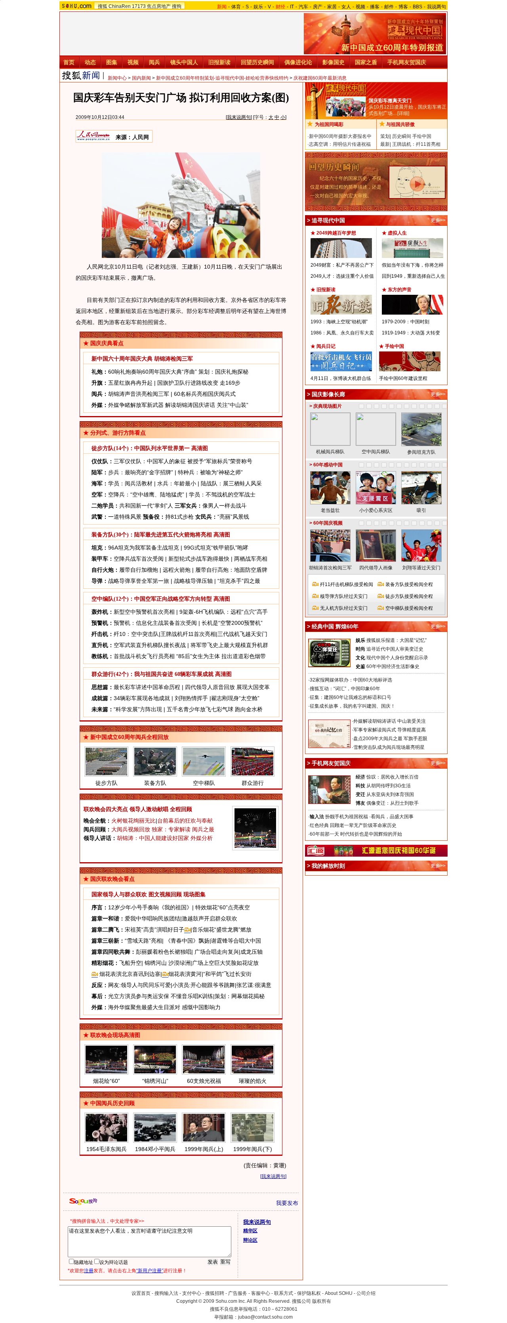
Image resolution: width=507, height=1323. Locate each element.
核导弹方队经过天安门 (344, 596)
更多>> (438, 220)
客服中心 (260, 1293)
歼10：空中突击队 (136, 634)
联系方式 (283, 1293)
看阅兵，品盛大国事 (392, 816)
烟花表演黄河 (185, 974)
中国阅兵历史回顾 (112, 1103)
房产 (317, 7)
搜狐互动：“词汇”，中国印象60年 (345, 688)
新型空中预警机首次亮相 (144, 612)
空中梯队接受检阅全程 (409, 608)
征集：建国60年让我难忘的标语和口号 (350, 697)
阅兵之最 (203, 829)
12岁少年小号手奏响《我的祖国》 (150, 907)
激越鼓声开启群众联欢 (209, 918)
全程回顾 (181, 809)
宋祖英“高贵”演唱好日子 (154, 929)
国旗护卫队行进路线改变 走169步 (198, 383)
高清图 (199, 448)
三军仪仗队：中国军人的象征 (150, 461)
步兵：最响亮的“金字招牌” (140, 472)
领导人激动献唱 (149, 809)
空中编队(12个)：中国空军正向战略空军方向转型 (151, 599)
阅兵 (154, 62)
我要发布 (287, 1203)
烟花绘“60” (106, 1081)
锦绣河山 (156, 963)
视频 (360, 7)
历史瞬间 (401, 136)
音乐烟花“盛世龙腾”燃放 (222, 929)
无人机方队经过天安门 (344, 608)
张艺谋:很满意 (253, 985)
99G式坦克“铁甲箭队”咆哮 (216, 547)
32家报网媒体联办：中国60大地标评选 (351, 680)
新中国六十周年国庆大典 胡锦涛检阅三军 (142, 359)
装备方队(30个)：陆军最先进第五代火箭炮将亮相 (151, 535)
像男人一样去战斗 (224, 505)
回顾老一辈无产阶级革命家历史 (363, 825)
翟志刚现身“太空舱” (235, 698)
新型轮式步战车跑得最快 (198, 559)
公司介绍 (365, 1293)
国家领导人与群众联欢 (119, 894)
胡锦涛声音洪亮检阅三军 (138, 394)
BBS (417, 7)
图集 (111, 62)
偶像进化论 (298, 62)
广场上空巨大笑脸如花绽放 (225, 963)
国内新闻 (141, 78)
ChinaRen (120, 6)
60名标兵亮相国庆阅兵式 (205, 394)
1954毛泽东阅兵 (106, 1149)
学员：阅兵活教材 (130, 483)
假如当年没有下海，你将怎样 (413, 265)
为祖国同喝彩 (329, 124)
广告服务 (237, 1293)
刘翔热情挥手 (191, 698)
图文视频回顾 (165, 894)
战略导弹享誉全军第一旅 (138, 581)
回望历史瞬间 (257, 62)
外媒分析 (202, 838)
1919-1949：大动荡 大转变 (411, 333)
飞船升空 (130, 963)
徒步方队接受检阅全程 (409, 596)
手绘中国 (421, 136)
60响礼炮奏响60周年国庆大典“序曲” (152, 371)
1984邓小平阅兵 (155, 1149)
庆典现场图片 (327, 406)
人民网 (140, 137)
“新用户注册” (149, 1270)
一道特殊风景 (124, 517)
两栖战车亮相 (250, 559)
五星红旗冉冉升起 (130, 383)
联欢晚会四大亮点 (106, 809)
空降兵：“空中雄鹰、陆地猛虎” (146, 494)
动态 (90, 62)
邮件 (389, 7)
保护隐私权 (309, 1293)
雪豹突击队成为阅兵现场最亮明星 (389, 747)
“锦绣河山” (155, 1081)
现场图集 (194, 894)
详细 (403, 113)
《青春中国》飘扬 (187, 940)
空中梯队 (204, 783)
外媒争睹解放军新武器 (136, 405)
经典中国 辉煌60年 (335, 626)
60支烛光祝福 (204, 1081)
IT (292, 7)
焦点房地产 (159, 6)
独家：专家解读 (171, 829)
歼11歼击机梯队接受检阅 (346, 584)
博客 (403, 7)
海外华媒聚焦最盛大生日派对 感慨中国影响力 (164, 1007)
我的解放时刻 (328, 866)
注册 (88, 1270)
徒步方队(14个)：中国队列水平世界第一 (140, 448)
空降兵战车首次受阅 (139, 559)
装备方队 (155, 783)
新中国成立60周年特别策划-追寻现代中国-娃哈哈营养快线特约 (222, 78)
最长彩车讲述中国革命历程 (147, 687)
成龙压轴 (251, 952)
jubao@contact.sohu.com (265, 1317)
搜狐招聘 (214, 1293)
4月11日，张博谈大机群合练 (341, 378)
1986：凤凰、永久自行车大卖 (342, 333)
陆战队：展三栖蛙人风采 (231, 483)
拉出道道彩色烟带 (243, 656)
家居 (332, 7)
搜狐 (102, 6)
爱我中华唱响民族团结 (152, 918)
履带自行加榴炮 (138, 570)
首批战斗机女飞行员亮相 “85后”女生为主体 (167, 656)
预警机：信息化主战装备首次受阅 (155, 623)
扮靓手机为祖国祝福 (346, 816)
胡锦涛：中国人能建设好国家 (153, 838)
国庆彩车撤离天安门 (390, 100)
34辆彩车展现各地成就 (142, 698)
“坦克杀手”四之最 (238, 581)
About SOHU (339, 1293)
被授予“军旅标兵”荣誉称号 (219, 461)
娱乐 (258, 7)
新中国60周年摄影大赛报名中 (340, 136)
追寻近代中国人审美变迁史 (394, 649)
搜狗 (176, 6)
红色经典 (319, 825)
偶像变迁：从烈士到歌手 (392, 803)
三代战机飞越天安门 (242, 634)
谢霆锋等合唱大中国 (236, 940)
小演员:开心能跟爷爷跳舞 (203, 985)
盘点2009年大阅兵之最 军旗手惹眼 (390, 738)
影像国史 (333, 62)
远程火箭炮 (177, 570)
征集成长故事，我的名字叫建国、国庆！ (352, 706)
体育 (236, 7)
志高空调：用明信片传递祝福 (340, 144)
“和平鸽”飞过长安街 (227, 974)
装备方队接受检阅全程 (409, 584)
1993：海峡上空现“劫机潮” (339, 322)
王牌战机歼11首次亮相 (188, 634)
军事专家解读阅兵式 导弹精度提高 (389, 730)
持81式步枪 (179, 517)
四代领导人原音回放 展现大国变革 (227, 687)
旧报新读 (219, 62)
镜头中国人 (184, 62)
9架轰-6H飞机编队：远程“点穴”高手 (223, 612)
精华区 (250, 1230)
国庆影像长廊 (328, 394)
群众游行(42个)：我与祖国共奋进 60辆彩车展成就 (152, 674)
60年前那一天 (324, 834)
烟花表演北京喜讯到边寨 (129, 974)
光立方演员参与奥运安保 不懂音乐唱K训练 (160, 996)
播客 (374, 7)
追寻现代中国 (328, 220)
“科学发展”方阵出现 (138, 709)
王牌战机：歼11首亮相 (416, 144)
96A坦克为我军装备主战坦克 (143, 547)
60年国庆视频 (328, 523)
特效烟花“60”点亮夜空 (222, 907)
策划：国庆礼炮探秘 (223, 371)
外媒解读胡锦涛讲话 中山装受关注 (389, 721)
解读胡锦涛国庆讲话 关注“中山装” (206, 405)
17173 (139, 6)
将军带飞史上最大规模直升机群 (229, 645)
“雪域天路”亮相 (143, 940)
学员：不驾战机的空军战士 (222, 494)
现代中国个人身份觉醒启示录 (397, 658)
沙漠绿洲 (179, 963)
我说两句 (436, 7)
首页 (68, 62)
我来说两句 (239, 117)
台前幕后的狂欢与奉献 (185, 820)
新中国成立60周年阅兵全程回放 (129, 737)
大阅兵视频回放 (130, 829)
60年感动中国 (328, 465)
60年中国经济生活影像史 (392, 666)
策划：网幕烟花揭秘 (240, 996)
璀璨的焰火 (253, 1081)
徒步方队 (106, 783)
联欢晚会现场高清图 (115, 1035)
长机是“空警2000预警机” (232, 623)
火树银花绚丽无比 (133, 820)
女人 (346, 7)
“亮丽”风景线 (233, 517)
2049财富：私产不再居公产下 (342, 265)
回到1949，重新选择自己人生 (413, 276)
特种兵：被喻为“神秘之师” (210, 472)
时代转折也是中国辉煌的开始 (371, 834)
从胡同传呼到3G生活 (388, 785)
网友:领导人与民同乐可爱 (139, 985)
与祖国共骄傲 (400, 124)
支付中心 (191, 1293)
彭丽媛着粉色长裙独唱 (163, 952)
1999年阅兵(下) (252, 1149)
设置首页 (141, 1293)
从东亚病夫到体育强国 (390, 794)
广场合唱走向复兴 (216, 952)
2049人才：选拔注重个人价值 (342, 276)
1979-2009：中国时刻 (405, 322)
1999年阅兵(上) (204, 1149)
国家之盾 (366, 62)
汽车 (303, 7)
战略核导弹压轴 (193, 581)
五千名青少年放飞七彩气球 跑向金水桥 (215, 709)
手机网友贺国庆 (406, 62)
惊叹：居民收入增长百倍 (392, 777)
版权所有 (321, 1301)
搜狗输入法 (166, 1293)
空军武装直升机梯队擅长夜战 (150, 645)
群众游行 (253, 783)
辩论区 (250, 1240)
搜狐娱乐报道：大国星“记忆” (396, 640)
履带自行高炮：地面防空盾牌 (231, 570)
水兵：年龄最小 (176, 483)
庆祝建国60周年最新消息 (320, 78)
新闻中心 (117, 78)
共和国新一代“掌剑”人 (146, 505)
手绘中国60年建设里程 (403, 378)
